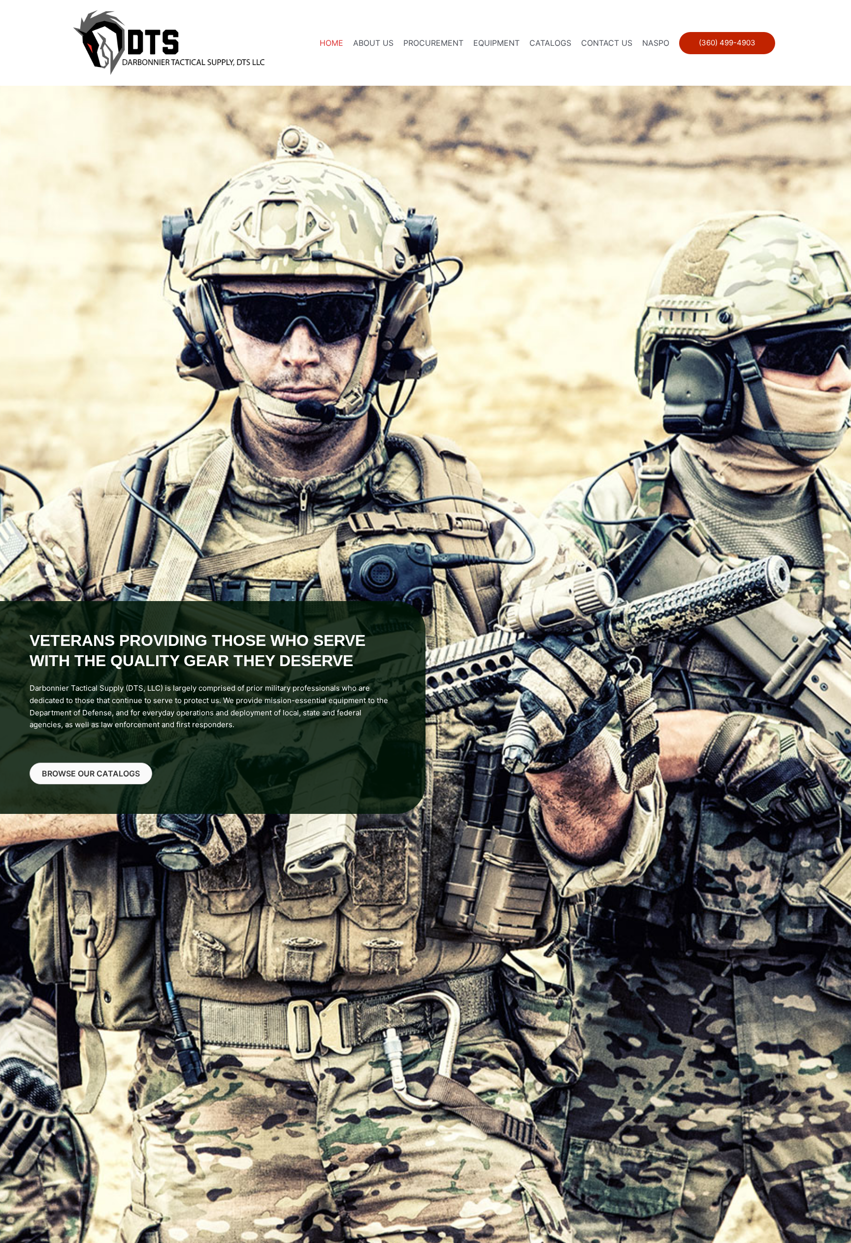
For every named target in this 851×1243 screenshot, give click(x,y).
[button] (727, 43)
